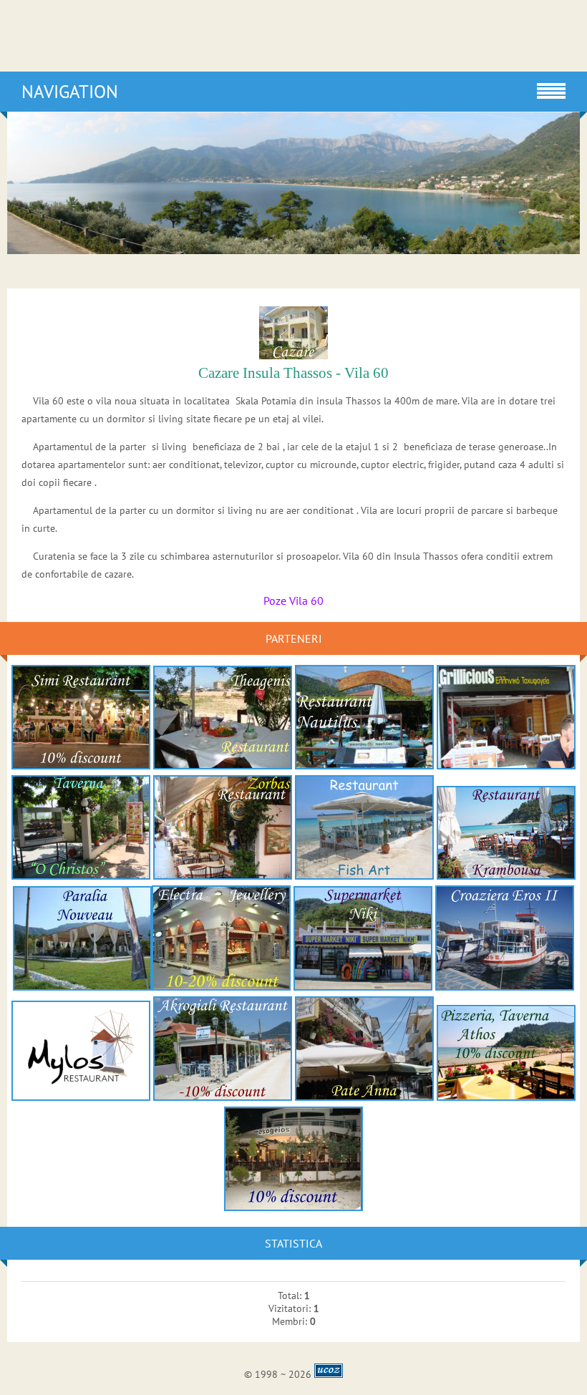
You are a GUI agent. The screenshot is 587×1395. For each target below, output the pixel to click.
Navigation (69, 91)
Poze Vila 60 (293, 600)
